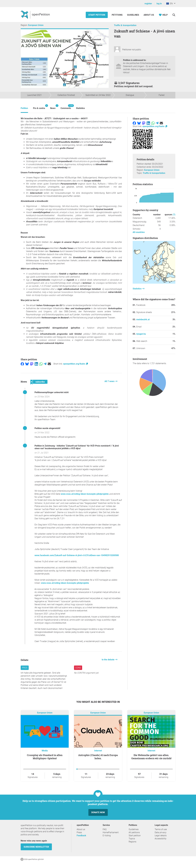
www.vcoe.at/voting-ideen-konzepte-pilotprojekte (85, 494)
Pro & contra (39, 107)
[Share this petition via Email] (49, 364)
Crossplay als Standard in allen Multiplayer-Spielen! (44, 756)
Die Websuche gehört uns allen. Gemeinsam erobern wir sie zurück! (151, 756)
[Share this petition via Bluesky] (27, 364)
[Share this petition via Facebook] (22, 364)
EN (171, 3)
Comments (66, 107)
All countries (139, 232)
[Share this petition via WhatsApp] (41, 364)
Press (79, 832)
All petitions (134, 832)
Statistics (80, 108)
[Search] (173, 14)
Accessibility (160, 838)
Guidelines (133, 15)
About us (149, 15)
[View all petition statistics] (154, 283)
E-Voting (107, 835)
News (52, 107)
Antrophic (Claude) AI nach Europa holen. (98, 756)
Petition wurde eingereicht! (47, 428)
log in (159, 3)
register (148, 3)
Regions (132, 841)
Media (45, 750)
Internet (98, 750)
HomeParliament (111, 832)
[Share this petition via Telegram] (45, 364)
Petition (24, 108)
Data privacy (160, 832)
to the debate (108, 659)
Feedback (81, 835)
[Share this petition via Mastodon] (31, 364)
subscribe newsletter (36, 847)
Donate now (98, 812)
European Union (35, 25)
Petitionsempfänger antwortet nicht (52, 392)
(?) (174, 214)
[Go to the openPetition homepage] (35, 14)
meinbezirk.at (143, 319)
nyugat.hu (141, 334)
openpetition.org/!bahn (74, 364)
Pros (24, 667)
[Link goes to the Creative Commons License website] (22, 859)
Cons (78, 667)
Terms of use (161, 829)
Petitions (117, 15)
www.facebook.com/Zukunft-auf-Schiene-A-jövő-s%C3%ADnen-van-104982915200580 (77, 555)
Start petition (96, 15)
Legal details (161, 835)
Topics (132, 838)
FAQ (105, 829)
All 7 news (110, 381)
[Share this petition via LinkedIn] (36, 364)
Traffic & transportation (125, 25)
